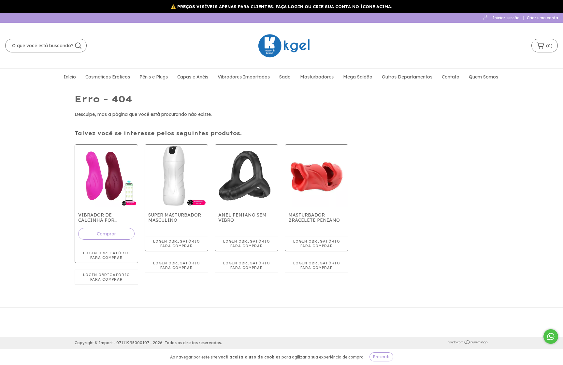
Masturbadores (317, 77)
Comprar (106, 234)
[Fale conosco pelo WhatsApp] (550, 336)
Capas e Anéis (192, 77)
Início (70, 77)
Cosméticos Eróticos (107, 77)
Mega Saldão (357, 77)
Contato (450, 77)
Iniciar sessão (506, 17)
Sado (285, 77)
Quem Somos (483, 77)
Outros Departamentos (407, 77)
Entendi (381, 356)
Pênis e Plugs (153, 77)
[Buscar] (78, 45)
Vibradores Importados (244, 77)
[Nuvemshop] (468, 343)
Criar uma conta (542, 17)
